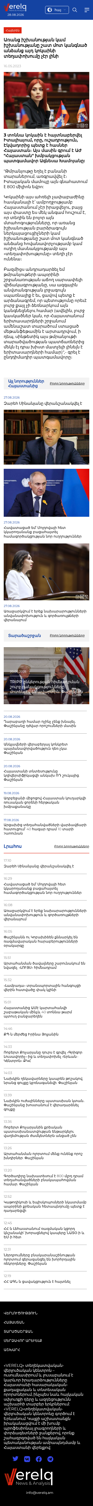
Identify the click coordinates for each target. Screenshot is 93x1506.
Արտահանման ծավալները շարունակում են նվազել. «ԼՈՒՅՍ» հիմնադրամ (44, 965)
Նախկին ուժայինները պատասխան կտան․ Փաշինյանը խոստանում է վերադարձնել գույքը (44, 1105)
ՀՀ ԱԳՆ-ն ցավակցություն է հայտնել (37, 1282)
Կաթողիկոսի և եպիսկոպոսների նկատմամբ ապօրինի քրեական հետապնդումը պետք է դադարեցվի (45, 1206)
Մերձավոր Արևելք (23, 1340)
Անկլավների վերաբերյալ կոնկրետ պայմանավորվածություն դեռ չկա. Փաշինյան (36, 748)
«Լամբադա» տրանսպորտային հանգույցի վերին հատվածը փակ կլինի (42, 988)
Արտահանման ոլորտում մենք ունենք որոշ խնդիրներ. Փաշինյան (43, 1156)
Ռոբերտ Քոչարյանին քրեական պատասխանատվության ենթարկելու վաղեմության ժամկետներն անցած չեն (40, 1131)
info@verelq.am (39, 1492)
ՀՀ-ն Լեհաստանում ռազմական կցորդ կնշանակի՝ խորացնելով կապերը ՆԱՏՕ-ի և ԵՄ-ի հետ (44, 1233)
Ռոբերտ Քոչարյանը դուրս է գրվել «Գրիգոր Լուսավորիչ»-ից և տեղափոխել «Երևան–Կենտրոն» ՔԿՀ (43, 1056)
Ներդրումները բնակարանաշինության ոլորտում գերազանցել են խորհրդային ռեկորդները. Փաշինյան (39, 1259)
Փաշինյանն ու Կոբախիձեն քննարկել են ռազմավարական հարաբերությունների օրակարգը (41, 941)
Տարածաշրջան (18, 1331)
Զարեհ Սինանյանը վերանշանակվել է (39, 866)
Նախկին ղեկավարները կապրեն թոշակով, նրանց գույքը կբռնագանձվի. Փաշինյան (43, 1081)
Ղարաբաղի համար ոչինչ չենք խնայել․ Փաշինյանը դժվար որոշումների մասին (40, 723)
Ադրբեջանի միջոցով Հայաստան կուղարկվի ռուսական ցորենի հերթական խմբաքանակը (45, 802)
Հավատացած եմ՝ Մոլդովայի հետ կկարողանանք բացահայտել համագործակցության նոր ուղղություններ (43, 888)
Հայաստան (14, 1322)
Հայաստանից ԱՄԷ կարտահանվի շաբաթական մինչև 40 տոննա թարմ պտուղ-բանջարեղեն (38, 1012)
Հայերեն (13, 30)
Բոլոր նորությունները (71, 846)
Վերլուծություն (20, 1313)
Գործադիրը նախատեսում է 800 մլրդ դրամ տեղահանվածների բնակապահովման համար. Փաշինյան (43, 1180)
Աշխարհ (12, 1350)
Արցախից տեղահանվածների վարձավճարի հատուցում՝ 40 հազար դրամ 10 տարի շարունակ (45, 829)
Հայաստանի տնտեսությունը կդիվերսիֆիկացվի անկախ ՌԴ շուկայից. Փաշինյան (42, 775)
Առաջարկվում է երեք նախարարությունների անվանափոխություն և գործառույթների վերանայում (45, 915)
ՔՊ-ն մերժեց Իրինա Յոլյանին (31, 1034)
